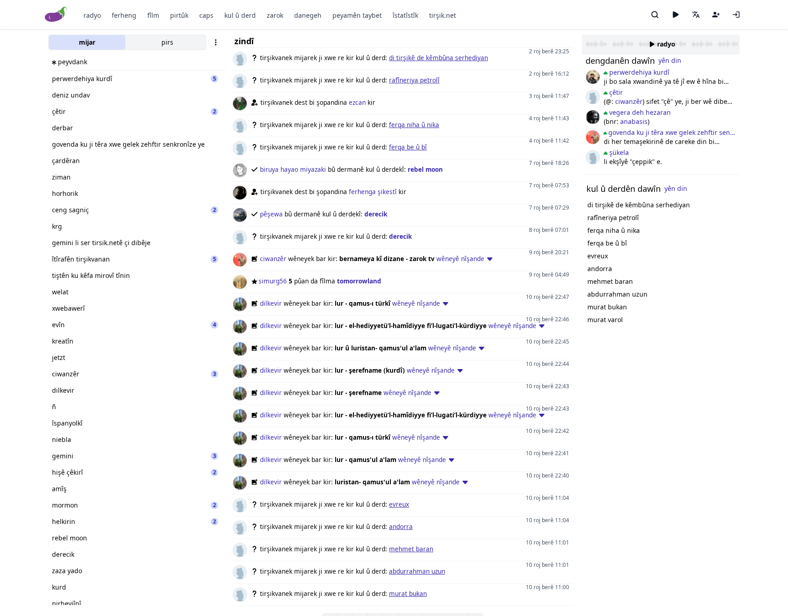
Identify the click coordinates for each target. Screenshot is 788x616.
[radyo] (675, 14)
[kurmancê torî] (593, 97)
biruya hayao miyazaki (293, 169)
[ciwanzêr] (593, 137)
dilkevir (271, 303)
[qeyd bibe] (716, 14)
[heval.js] (593, 157)
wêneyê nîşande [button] (460, 258)
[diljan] (593, 117)
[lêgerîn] (655, 14)
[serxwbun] (593, 77)
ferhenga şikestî (373, 191)
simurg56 (273, 281)
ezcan (357, 102)
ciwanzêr (273, 258)
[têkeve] (736, 14)
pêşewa (271, 214)
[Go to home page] (56, 15)
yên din (669, 60)
